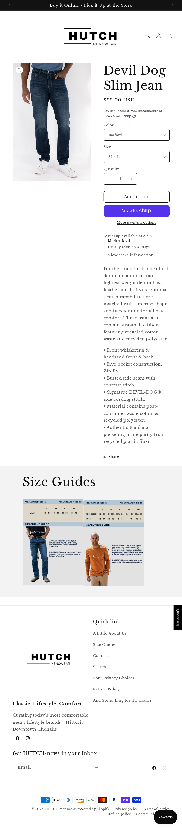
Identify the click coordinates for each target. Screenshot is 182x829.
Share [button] (113, 456)
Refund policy (119, 814)
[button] (10, 35)
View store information (131, 255)
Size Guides (104, 644)
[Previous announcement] (9, 5)
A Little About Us (110, 633)
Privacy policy (126, 809)
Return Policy (106, 689)
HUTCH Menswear (60, 809)
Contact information (153, 814)
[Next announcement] (172, 5)
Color (109, 125)
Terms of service (156, 809)
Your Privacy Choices (114, 678)
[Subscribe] (96, 767)
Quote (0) (178, 618)
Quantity (111, 169)
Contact (100, 656)
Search (99, 667)
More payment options (136, 222)
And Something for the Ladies (122, 700)
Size (107, 147)
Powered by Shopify (93, 809)
